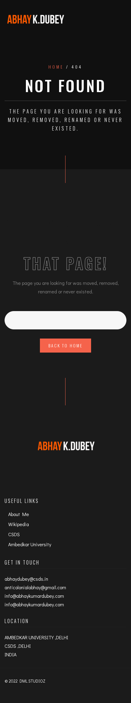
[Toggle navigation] (120, 19)
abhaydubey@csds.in (26, 579)
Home (56, 67)
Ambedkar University (29, 544)
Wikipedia (18, 524)
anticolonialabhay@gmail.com (35, 587)
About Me (18, 514)
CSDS (14, 534)
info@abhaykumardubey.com (34, 596)
